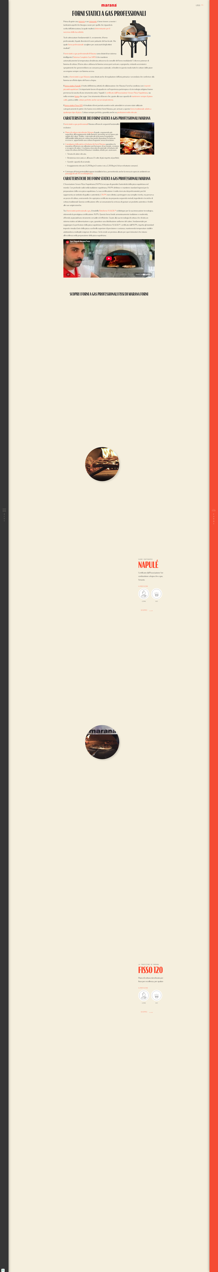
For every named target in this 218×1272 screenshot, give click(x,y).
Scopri (144, 610)
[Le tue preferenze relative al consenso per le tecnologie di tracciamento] (3, 1270)
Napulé (148, 565)
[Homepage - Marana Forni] (109, 5)
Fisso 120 (150, 970)
